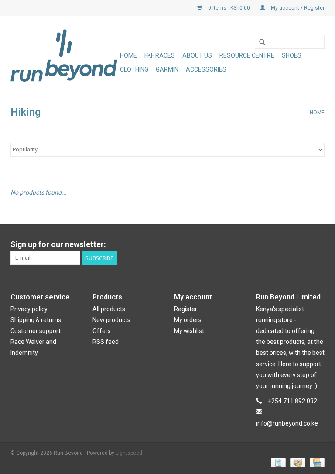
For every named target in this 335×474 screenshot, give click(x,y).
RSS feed (105, 341)
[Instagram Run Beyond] (318, 244)
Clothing (134, 69)
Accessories (206, 69)
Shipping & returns (35, 319)
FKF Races (159, 55)
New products (111, 319)
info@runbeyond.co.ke (287, 423)
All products (108, 309)
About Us (197, 55)
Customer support (35, 330)
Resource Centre (246, 55)
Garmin (167, 69)
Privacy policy (29, 309)
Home (128, 55)
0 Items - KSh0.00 (229, 8)
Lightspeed (129, 453)
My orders (188, 319)
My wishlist (189, 330)
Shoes (291, 55)
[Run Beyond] (63, 55)
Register (185, 309)
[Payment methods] (277, 462)
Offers (101, 330)
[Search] (262, 42)
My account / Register (297, 8)
